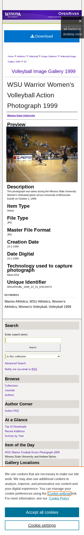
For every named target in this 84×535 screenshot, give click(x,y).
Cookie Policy (59, 498)
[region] (42, 500)
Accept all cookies (42, 512)
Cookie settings (59, 493)
